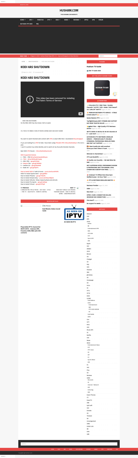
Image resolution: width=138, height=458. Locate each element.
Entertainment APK (93, 228)
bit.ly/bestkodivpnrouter (44, 151)
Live (88, 319)
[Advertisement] (69, 40)
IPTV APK (90, 233)
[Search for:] (7, 1)
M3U (88, 324)
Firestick (40, 20)
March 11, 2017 (27, 72)
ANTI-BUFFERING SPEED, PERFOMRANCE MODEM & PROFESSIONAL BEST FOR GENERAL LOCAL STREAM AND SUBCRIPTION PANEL (102, 167)
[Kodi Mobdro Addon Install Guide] (52, 206)
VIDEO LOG (90, 426)
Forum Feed (103, 101)
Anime (89, 223)
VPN (93, 20)
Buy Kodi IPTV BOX (26, 24)
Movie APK (90, 330)
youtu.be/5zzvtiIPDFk (51, 171)
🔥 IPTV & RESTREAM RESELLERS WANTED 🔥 (101, 180)
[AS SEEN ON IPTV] (74, 212)
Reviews (76, 20)
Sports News (91, 359)
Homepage (90, 280)
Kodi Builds (91, 314)
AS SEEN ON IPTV (70, 222)
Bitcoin (89, 254)
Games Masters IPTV (93, 118)
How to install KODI (27, 171)
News (66, 20)
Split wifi (89, 405)
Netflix (89, 335)
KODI (57, 20)
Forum (101, 20)
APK (30, 20)
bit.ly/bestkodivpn (71, 143)
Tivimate (89, 416)
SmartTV (89, 400)
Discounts (90, 380)
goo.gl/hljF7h (34, 167)
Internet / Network (93, 385)
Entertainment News (94, 345)
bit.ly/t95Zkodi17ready (35, 159)
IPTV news (91, 350)
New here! (90, 192)
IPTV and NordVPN (93, 157)
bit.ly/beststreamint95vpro (39, 157)
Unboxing (90, 390)
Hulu (88, 285)
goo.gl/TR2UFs (41, 176)
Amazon (25, 163)
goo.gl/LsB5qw (42, 182)
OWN (88, 188)
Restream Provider (92, 185)
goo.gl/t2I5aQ (35, 161)
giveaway (90, 275)
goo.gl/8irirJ (43, 173)
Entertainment (93, 304)
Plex (88, 370)
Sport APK (91, 238)
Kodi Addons (91, 300)
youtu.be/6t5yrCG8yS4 (46, 178)
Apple (86, 20)
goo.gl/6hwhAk (36, 165)
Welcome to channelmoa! (95, 154)
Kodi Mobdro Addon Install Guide (51, 210)
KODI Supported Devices (28, 155)
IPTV (48, 20)
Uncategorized (91, 421)
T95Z (24, 159)
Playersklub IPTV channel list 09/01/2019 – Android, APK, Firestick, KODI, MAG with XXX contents (31, 230)
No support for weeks (93, 203)
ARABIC (89, 249)
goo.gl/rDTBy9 (40, 184)
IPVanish (58, 143)
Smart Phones (91, 395)
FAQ (37, 24)
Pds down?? (90, 200)
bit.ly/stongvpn (78, 139)
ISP (89, 355)
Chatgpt (89, 259)
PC (87, 365)
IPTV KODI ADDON (94, 309)
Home (22, 20)
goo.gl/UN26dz (36, 163)
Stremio (89, 410)
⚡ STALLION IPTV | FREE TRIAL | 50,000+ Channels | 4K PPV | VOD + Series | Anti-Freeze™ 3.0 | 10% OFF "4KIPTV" (102, 107)
